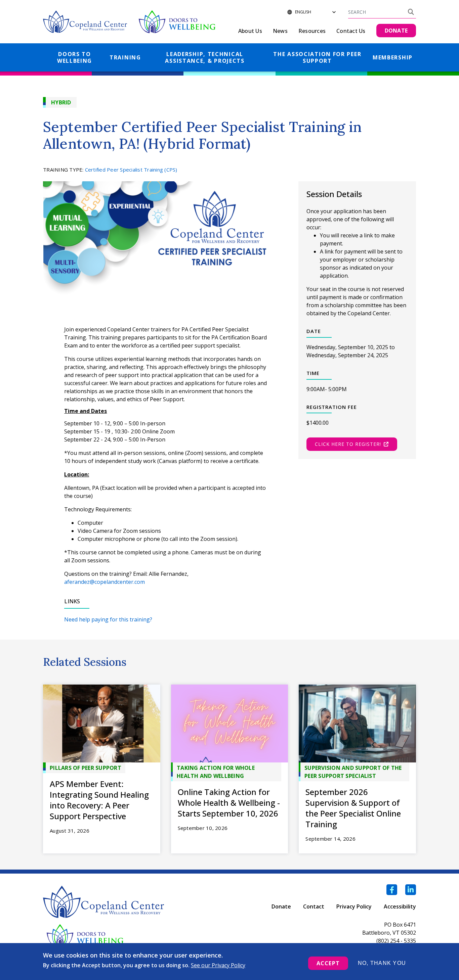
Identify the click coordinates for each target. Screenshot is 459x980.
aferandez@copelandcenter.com (104, 582)
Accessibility (400, 906)
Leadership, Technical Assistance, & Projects (204, 57)
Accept (328, 963)
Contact (313, 906)
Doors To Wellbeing (74, 57)
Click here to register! (348, 444)
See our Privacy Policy (218, 965)
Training (125, 57)
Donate (281, 906)
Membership (393, 57)
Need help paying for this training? (108, 619)
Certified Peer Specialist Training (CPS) (131, 169)
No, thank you (382, 963)
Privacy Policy (354, 906)
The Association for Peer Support (317, 57)
